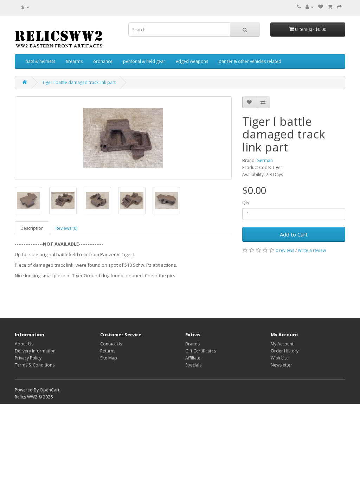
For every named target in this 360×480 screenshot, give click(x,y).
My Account (282, 344)
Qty (245, 203)
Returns (107, 351)
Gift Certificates (200, 351)
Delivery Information (35, 351)
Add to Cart (294, 234)
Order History (284, 351)
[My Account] (310, 7)
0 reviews (285, 250)
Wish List (279, 358)
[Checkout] (339, 7)
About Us (24, 344)
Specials (193, 365)
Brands (192, 344)
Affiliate (192, 358)
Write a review (312, 250)
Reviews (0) (66, 228)
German (265, 160)
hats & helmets (40, 61)
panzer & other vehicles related (250, 61)
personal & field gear (144, 61)
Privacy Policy (28, 358)
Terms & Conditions (34, 365)
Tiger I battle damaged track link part (79, 82)
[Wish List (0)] (320, 7)
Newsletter (281, 365)
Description (32, 228)
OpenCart (49, 390)
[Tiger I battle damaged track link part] (123, 138)
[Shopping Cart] (330, 7)
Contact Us (111, 344)
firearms (74, 61)
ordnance (102, 61)
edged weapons (192, 61)
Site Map (108, 358)
